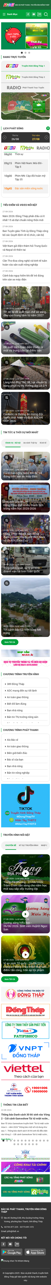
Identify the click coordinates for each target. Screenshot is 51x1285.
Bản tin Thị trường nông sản (22, 716)
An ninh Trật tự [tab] (30, 443)
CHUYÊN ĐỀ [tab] (10, 845)
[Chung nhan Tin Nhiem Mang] (25, 1261)
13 (47, 1140)
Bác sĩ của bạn (15, 759)
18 (29, 1144)
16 (22, 1144)
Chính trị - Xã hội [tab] (13, 443)
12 (44, 1140)
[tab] (25, 66)
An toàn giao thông (17, 697)
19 (33, 1144)
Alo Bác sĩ (12, 739)
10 (36, 1140)
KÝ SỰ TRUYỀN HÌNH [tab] (28, 845)
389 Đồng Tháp (15, 684)
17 (25, 1144)
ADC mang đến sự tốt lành (22, 690)
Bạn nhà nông (15, 710)
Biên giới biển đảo (17, 753)
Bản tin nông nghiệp (18, 772)
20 (36, 1144)
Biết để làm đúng (16, 703)
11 (40, 1140)
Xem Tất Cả (10, 642)
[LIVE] (25, 106)
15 (18, 1144)
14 (14, 1144)
